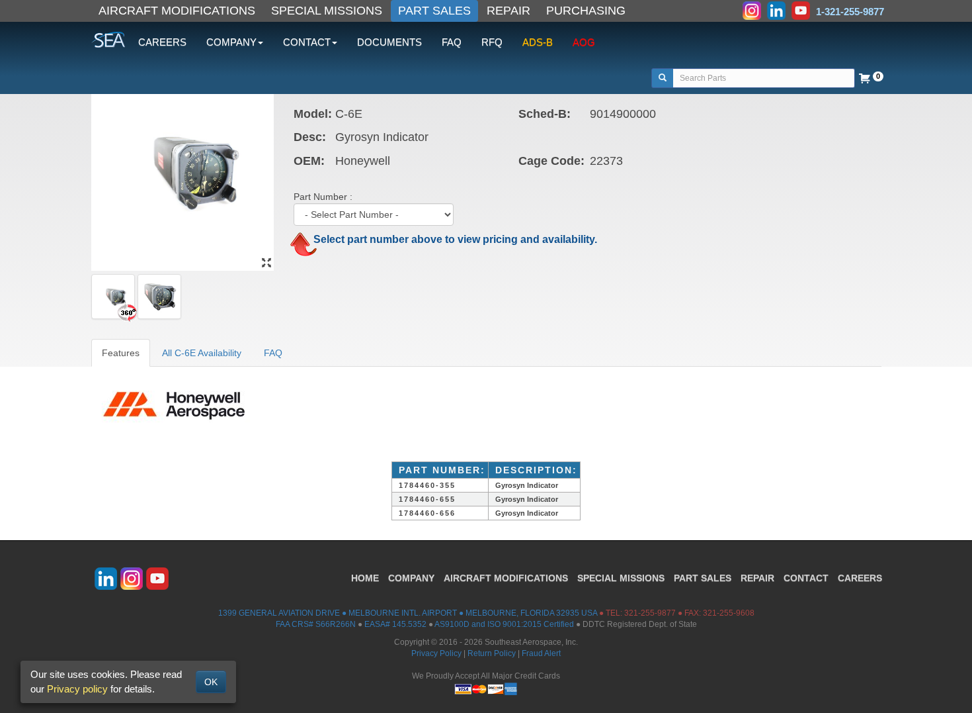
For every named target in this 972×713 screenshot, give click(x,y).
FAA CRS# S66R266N (316, 624)
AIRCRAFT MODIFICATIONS (177, 10)
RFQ (492, 42)
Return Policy (491, 653)
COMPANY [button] (231, 42)
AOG (584, 42)
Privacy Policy (436, 653)
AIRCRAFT (506, 578)
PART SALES (434, 10)
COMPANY (411, 578)
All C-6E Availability (201, 353)
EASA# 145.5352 (395, 624)
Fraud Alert (541, 653)
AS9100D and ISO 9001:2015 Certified (504, 624)
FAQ (452, 42)
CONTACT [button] (307, 42)
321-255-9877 (650, 613)
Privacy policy (77, 688)
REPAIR (508, 10)
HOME (365, 578)
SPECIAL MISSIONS (326, 10)
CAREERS (162, 42)
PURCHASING (586, 10)
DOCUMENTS (389, 42)
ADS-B (537, 42)
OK (211, 682)
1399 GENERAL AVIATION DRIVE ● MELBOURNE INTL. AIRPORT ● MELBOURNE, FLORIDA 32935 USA (407, 613)
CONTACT (806, 578)
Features (121, 353)
